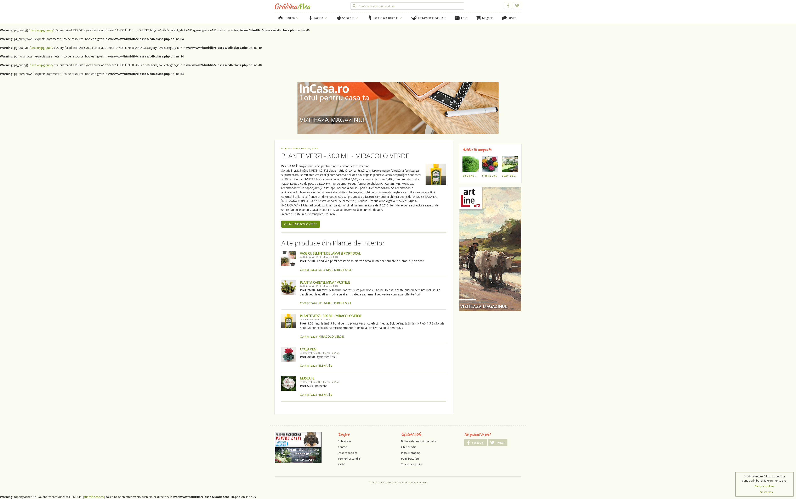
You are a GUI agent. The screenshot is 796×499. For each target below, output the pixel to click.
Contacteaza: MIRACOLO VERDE (322, 336)
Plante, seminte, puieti (305, 148)
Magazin (285, 148)
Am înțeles (766, 492)
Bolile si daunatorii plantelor (418, 441)
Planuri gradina (410, 453)
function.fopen (94, 497)
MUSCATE (307, 378)
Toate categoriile (411, 464)
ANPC (341, 464)
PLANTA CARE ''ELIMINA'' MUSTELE (325, 282)
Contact (342, 447)
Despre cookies (348, 453)
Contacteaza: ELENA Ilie (316, 365)
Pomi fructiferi (410, 458)
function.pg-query (41, 30)
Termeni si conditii (349, 458)
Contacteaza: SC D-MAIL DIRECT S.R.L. (326, 270)
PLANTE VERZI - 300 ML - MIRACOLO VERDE (331, 316)
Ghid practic (408, 447)
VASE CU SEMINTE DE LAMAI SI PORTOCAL (330, 253)
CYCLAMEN (308, 349)
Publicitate (344, 441)
